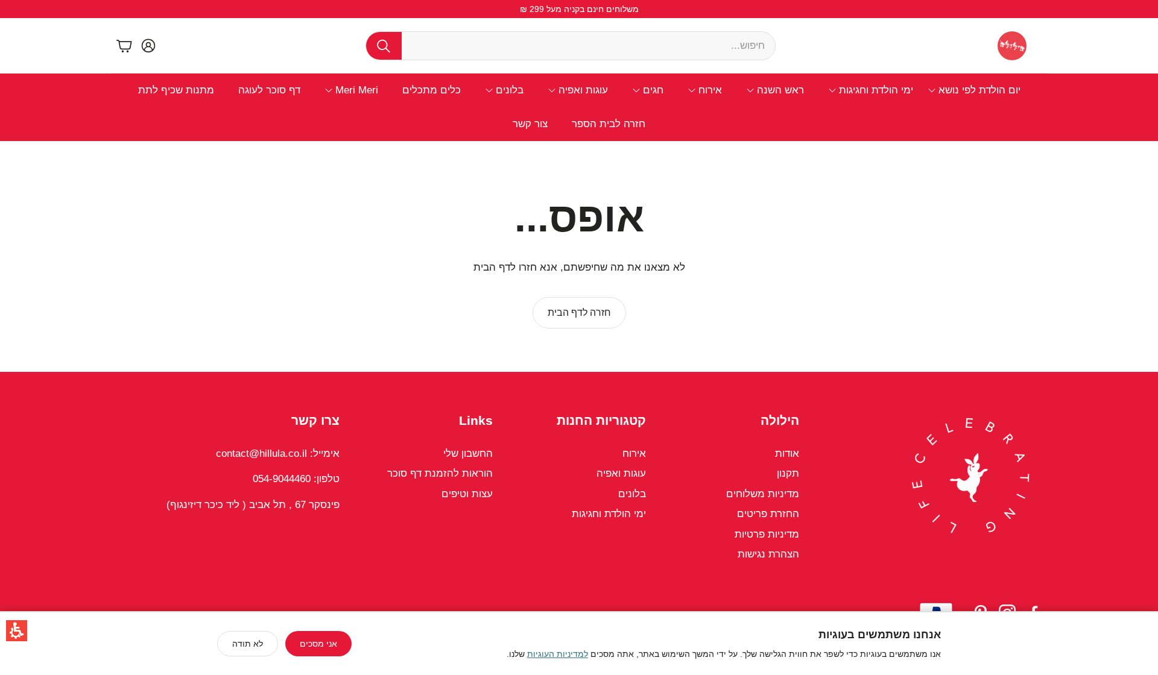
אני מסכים (318, 643)
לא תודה (247, 643)
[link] (579, 312)
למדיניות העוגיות (557, 654)
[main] (579, 256)
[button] (16, 630)
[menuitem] (974, 90)
